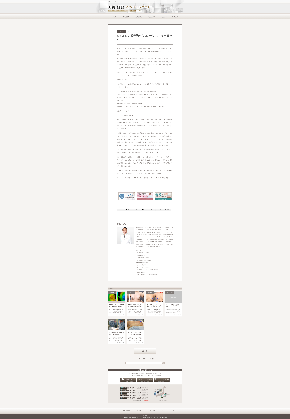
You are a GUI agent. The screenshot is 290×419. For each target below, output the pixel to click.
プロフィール (163, 16)
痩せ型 (131, 292)
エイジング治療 (151, 16)
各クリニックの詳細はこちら (164, 400)
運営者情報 (145, 415)
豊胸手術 (139, 16)
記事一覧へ (145, 351)
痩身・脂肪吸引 (126, 16)
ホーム (114, 16)
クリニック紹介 (176, 16)
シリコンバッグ (169, 292)
